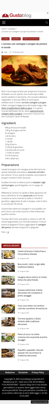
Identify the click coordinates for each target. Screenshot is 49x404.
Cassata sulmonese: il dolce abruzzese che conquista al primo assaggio (30, 293)
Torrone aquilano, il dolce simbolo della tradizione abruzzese (29, 321)
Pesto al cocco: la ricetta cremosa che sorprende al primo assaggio (32, 337)
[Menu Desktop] (3, 22)
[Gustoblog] (16, 15)
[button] (47, 22)
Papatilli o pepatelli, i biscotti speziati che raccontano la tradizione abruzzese (30, 353)
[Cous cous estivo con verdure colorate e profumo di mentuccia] (8, 308)
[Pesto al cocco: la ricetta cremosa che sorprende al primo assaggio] (8, 337)
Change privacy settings (40, 402)
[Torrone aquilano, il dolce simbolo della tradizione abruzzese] (8, 321)
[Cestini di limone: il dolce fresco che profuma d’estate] (8, 254)
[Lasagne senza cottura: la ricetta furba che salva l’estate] (8, 280)
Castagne (5, 39)
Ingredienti (16, 39)
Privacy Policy (38, 372)
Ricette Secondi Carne (31, 39)
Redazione (10, 372)
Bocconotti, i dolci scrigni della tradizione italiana (31, 265)
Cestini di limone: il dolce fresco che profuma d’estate (32, 252)
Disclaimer (23, 372)
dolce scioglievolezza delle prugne (16, 108)
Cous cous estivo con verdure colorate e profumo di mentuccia (32, 307)
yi (8, 232)
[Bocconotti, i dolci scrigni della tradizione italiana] (8, 267)
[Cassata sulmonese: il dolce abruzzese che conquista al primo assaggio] (8, 293)
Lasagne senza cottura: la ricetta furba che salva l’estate (32, 278)
